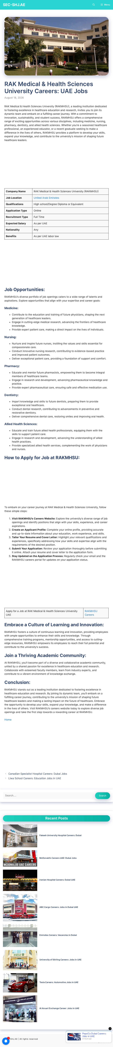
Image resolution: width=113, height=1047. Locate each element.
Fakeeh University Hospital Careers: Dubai (60, 835)
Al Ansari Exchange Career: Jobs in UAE (59, 1008)
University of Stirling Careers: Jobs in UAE (60, 959)
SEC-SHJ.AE (14, 5)
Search (102, 795)
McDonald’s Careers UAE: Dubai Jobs (58, 858)
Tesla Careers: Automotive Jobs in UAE (58, 982)
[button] (94, 5)
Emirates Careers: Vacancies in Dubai (58, 935)
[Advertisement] (56, 166)
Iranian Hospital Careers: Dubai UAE (57, 879)
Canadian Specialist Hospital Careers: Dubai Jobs (37, 773)
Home (7, 719)
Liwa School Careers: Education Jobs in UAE (34, 778)
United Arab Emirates (46, 197)
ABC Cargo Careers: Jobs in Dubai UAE (58, 907)
